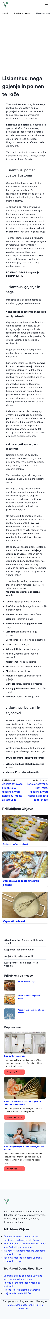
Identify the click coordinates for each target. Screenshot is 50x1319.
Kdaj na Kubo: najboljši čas (17, 1293)
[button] (46, 5)
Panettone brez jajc (26, 981)
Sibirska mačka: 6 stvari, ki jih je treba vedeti (24, 942)
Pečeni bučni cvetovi (15, 844)
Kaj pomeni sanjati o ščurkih (19, 949)
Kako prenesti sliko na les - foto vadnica (21, 964)
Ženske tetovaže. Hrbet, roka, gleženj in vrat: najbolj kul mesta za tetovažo (12, 791)
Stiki (31, 1304)
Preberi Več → (13, 1072)
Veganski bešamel (14, 921)
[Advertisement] (25, 44)
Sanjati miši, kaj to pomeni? (18, 956)
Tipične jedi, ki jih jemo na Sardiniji (21, 1289)
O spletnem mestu (17, 1304)
